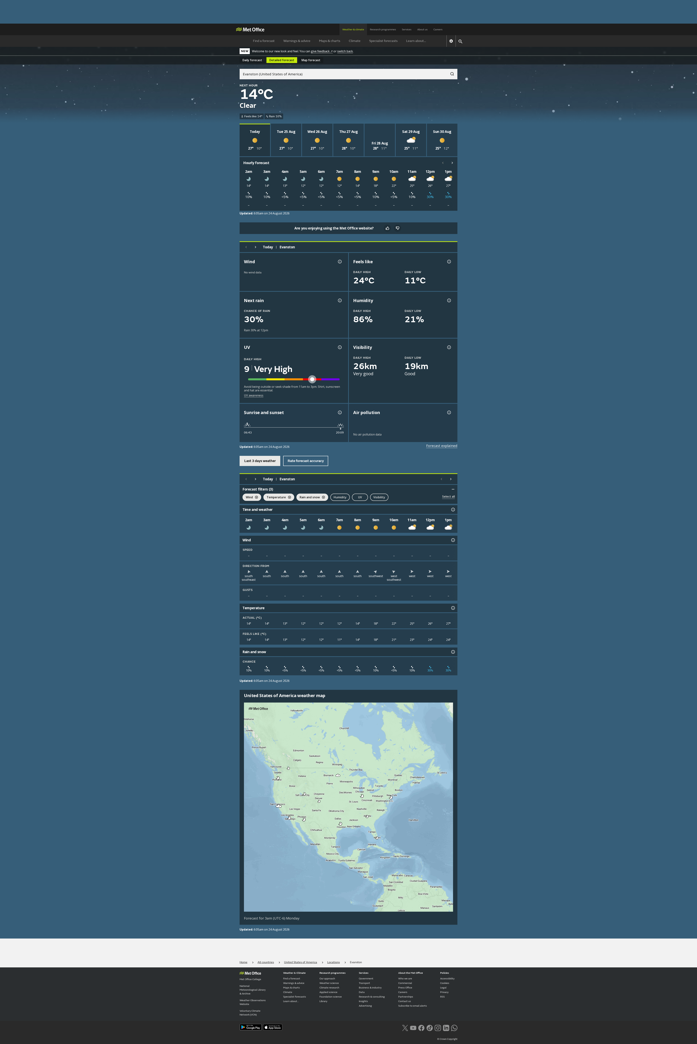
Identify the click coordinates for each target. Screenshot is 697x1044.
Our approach (327, 978)
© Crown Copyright (447, 1039)
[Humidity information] (448, 300)
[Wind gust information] (339, 261)
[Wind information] (452, 540)
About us (422, 29)
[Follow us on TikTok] (429, 1027)
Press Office (405, 987)
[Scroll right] (452, 162)
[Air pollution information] (448, 412)
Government (366, 978)
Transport (364, 983)
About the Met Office (410, 972)
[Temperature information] (452, 608)
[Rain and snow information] (452, 652)
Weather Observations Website (253, 1002)
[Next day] (255, 247)
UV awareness (253, 395)
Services (406, 29)
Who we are (405, 978)
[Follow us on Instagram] (438, 1027)
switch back (345, 51)
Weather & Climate (294, 972)
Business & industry (370, 987)
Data (362, 992)
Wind (247, 497)
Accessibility (447, 978)
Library (323, 1001)
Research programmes (383, 29)
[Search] (450, 73)
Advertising (365, 1005)
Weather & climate (353, 29)
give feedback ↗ (322, 51)
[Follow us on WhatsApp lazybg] (454, 1027)
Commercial (405, 983)
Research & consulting (372, 996)
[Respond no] (397, 228)
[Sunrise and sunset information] (339, 412)
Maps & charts (329, 41)
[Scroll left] (443, 162)
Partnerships (405, 996)
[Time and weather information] (452, 509)
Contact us (404, 1001)
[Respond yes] (387, 228)
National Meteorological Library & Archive (253, 989)
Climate (354, 41)
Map (310, 60)
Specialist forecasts (383, 41)
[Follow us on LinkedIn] (446, 1027)
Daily (252, 60)
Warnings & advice (296, 41)
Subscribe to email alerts (412, 1005)
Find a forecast (264, 41)
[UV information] (339, 347)
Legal (443, 987)
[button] (288, 768)
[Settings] (451, 41)
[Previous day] (246, 247)
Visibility (379, 497)
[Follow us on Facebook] (421, 1027)
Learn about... (416, 41)
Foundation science (330, 996)
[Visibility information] (448, 347)
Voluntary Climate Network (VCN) (250, 1012)
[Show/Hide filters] (453, 489)
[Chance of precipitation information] (339, 300)
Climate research (329, 987)
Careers (438, 29)
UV (360, 497)
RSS (442, 996)
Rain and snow (308, 497)
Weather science (329, 983)
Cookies (444, 983)
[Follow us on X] (405, 1027)
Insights (363, 1001)
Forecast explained (441, 445)
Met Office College (250, 979)
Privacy (444, 992)
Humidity (340, 497)
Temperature (274, 497)
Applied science (328, 992)
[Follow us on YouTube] (413, 1027)
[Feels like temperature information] (448, 261)
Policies (444, 972)
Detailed (281, 60)
